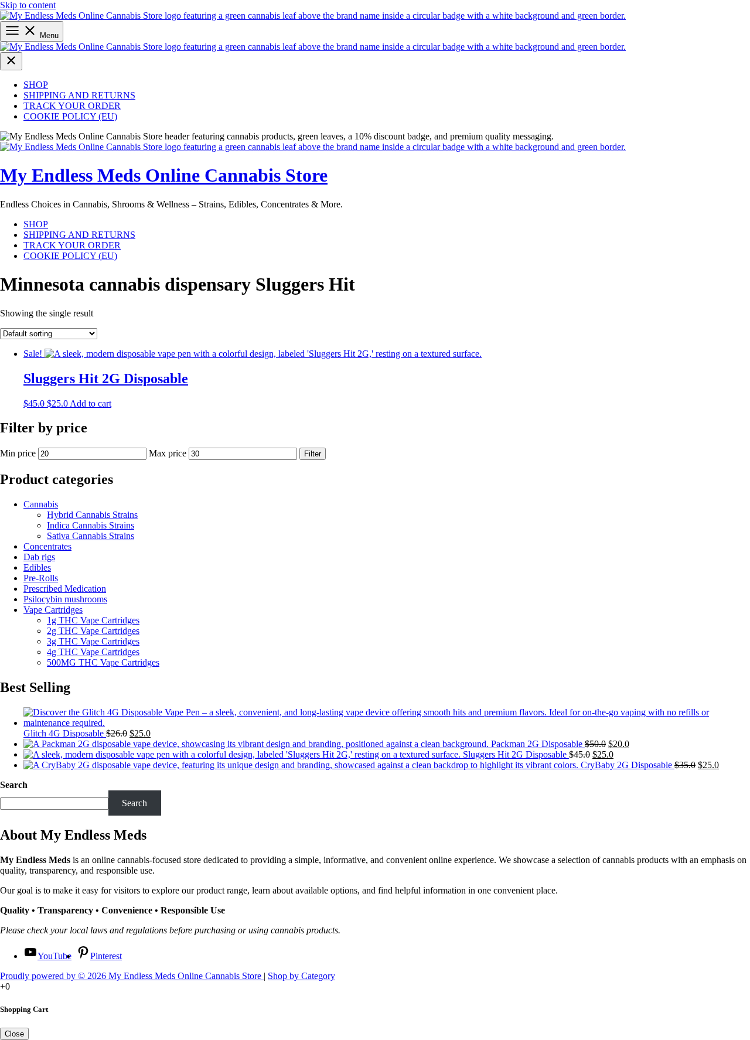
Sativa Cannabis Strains (90, 536)
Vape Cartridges (53, 610)
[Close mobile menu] (11, 61)
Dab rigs (39, 557)
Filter (312, 453)
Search (14, 785)
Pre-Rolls (40, 578)
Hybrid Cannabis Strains (92, 515)
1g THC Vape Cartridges (93, 620)
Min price (18, 453)
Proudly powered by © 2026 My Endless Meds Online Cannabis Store (132, 976)
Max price (167, 453)
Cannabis (40, 504)
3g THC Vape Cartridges (93, 641)
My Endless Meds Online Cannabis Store (164, 175)
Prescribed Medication (64, 589)
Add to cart (90, 403)
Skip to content (28, 5)
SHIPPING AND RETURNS (79, 95)
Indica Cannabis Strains (90, 525)
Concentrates (47, 546)
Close (14, 1033)
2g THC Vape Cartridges (93, 631)
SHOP (35, 85)
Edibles (37, 567)
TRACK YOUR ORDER (72, 106)
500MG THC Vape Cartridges (103, 662)
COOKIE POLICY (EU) (70, 116)
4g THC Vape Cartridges (93, 652)
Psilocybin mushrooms (65, 599)
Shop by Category (301, 976)
